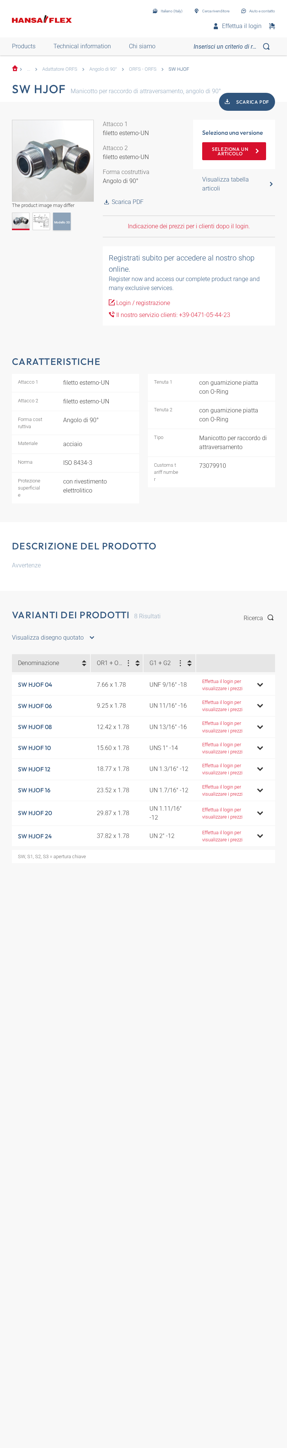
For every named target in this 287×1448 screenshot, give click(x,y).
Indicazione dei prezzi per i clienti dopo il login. (189, 226)
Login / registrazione (142, 303)
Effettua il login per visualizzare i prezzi (222, 685)
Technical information (82, 46)
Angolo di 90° (103, 69)
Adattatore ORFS (59, 69)
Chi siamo (142, 46)
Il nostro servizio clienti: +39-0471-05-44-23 (172, 314)
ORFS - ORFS (143, 69)
